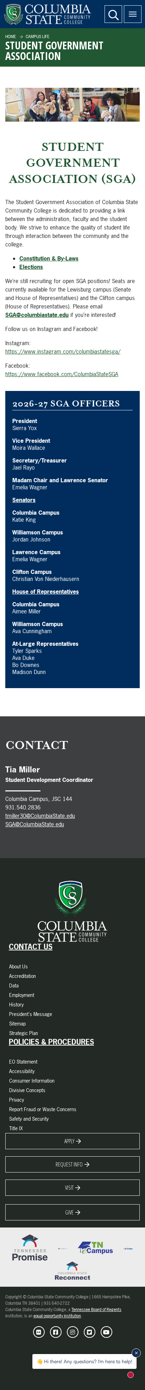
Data (14, 985)
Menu (132, 14)
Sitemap (17, 1023)
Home (10, 36)
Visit (69, 1188)
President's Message (30, 1014)
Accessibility (21, 1071)
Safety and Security (29, 1118)
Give (69, 1212)
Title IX (16, 1128)
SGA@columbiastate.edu (37, 315)
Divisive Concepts (27, 1090)
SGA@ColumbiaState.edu (34, 824)
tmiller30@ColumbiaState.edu (40, 816)
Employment (21, 995)
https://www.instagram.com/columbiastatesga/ (62, 351)
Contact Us (30, 947)
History (16, 1004)
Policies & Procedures (51, 1042)
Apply (69, 1141)
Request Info (69, 1164)
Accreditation (22, 976)
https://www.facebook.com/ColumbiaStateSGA (61, 374)
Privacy (16, 1099)
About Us (18, 966)
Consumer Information (32, 1080)
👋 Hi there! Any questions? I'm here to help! (84, 1361)
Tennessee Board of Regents (96, 1309)
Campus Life (37, 36)
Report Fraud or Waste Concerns (42, 1109)
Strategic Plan (23, 1033)
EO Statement (23, 1061)
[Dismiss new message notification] (136, 1353)
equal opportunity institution (57, 1316)
